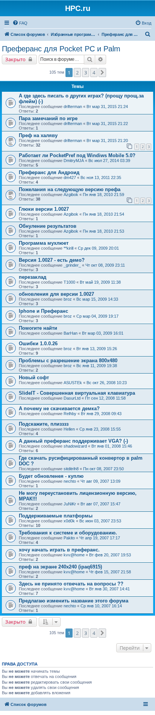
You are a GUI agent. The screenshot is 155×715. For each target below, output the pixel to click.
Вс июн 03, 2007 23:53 (100, 521)
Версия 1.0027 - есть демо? (52, 260)
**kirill (68, 248)
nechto (70, 481)
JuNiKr (70, 504)
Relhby (70, 413)
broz (68, 299)
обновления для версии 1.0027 (56, 294)
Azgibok (71, 194)
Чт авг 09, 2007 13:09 (100, 481)
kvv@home (74, 555)
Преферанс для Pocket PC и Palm (61, 49)
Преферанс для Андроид (49, 172)
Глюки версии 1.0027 (44, 209)
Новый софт (34, 377)
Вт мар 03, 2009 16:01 (102, 333)
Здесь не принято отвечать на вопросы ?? (71, 584)
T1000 (69, 282)
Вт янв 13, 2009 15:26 (96, 348)
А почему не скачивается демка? (59, 408)
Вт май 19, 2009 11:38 (100, 282)
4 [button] (94, 72)
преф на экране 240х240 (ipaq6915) (60, 567)
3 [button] (85, 72)
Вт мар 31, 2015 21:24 (107, 106)
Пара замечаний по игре (48, 118)
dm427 (70, 177)
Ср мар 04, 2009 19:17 (97, 316)
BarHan (71, 333)
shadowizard (75, 446)
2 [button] (77, 72)
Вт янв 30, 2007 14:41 (109, 589)
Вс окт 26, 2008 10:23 (107, 382)
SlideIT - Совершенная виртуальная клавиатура (77, 393)
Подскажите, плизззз (43, 424)
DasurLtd (72, 398)
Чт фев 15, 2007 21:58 (110, 572)
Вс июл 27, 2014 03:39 (109, 160)
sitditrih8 (71, 468)
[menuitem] (19, 23)
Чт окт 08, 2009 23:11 (105, 265)
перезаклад (32, 277)
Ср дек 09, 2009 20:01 (98, 248)
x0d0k (69, 521)
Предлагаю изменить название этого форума (73, 601)
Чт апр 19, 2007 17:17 (99, 538)
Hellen (69, 429)
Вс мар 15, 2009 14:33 (97, 299)
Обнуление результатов (47, 226)
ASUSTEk (73, 382)
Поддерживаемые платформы (56, 516)
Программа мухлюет (43, 243)
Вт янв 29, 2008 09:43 (101, 413)
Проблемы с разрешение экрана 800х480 (68, 360)
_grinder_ (72, 265)
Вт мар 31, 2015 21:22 (107, 123)
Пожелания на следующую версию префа (69, 189)
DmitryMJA (74, 160)
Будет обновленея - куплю (51, 476)
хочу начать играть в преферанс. (59, 550)
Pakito (69, 538)
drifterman (73, 106)
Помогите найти (38, 328)
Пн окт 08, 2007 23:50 (103, 468)
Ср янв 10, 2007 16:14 (101, 606)
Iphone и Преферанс (43, 311)
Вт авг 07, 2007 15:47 (100, 504)
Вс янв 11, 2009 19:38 (96, 365)
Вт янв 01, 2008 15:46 (111, 446)
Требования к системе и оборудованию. (68, 533)
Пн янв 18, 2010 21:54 (103, 214)
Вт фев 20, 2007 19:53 (110, 555)
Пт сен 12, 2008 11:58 (105, 398)
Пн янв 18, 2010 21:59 (103, 194)
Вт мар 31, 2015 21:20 (107, 140)
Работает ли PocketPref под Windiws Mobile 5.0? (77, 155)
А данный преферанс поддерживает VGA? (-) (73, 441)
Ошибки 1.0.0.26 (38, 343)
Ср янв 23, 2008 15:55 (100, 429)
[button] (102, 72)
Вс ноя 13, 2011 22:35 (101, 177)
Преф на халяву (38, 135)
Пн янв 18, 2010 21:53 (103, 231)
